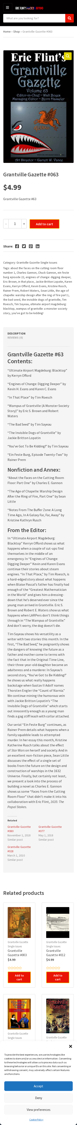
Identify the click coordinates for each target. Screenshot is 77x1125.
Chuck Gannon (47, 272)
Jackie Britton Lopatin (49, 282)
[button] (70, 1046)
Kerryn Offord (21, 286)
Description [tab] (16, 333)
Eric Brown (10, 282)
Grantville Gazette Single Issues (36, 262)
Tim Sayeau (21, 304)
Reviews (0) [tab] (15, 337)
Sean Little (47, 290)
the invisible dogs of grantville (41, 300)
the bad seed (11, 300)
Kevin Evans (38, 286)
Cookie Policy (36, 1119)
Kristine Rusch (57, 286)
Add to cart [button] (19, 977)
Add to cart (44, 224)
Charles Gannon (27, 272)
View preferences (38, 1110)
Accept (38, 1086)
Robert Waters (29, 290)
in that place (26, 282)
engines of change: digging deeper (48, 277)
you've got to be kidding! (27, 313)
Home (7, 31)
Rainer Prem (11, 290)
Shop (16, 31)
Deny (38, 1098)
